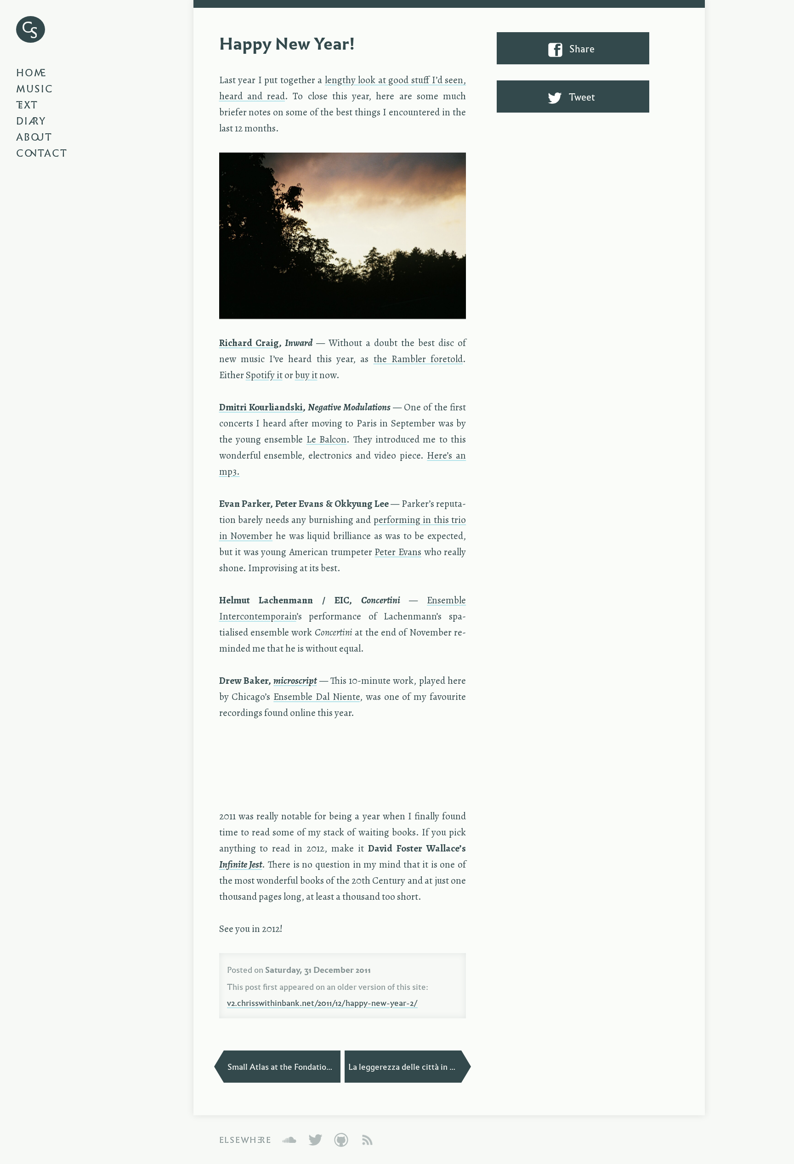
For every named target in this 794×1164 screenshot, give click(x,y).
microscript (295, 680)
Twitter (315, 1139)
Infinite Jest (240, 864)
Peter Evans (397, 551)
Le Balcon (326, 439)
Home (31, 72)
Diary (31, 120)
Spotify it (264, 375)
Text (27, 104)
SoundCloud (289, 1139)
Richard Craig (249, 342)
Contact (42, 152)
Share (581, 48)
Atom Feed (367, 1139)
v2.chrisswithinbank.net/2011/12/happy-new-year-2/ (322, 1002)
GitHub (341, 1139)
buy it (306, 375)
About (34, 136)
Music (35, 88)
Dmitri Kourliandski (261, 407)
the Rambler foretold (418, 358)
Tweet (581, 96)
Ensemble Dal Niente (316, 696)
